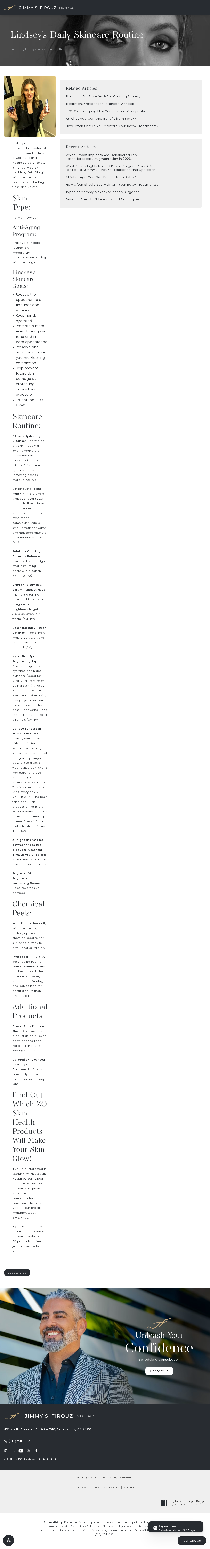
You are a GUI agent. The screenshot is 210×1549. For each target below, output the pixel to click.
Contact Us (159, 1371)
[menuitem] (5, 1451)
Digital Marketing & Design (188, 1503)
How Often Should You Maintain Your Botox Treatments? (112, 126)
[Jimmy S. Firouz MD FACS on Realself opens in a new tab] (13, 1451)
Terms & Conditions (87, 1488)
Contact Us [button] (192, 1540)
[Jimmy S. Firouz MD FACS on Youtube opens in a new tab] (21, 1451)
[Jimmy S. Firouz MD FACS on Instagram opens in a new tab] (5, 1451)
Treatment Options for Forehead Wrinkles (100, 104)
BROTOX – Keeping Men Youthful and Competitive (107, 111)
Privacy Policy (111, 1488)
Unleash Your (159, 1344)
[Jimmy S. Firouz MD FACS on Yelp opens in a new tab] (28, 1451)
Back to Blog (17, 1273)
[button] (8, 1540)
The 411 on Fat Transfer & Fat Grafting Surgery (103, 96)
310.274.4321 (21, 1218)
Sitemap (129, 1488)
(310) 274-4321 (104, 1534)
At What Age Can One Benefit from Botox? (101, 118)
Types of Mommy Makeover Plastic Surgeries (102, 192)
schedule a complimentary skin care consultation (26, 1198)
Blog (21, 49)
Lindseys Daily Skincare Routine (44, 49)
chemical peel (23, 938)
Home (14, 49)
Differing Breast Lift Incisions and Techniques (103, 199)
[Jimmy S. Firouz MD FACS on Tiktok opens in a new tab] (36, 1451)
